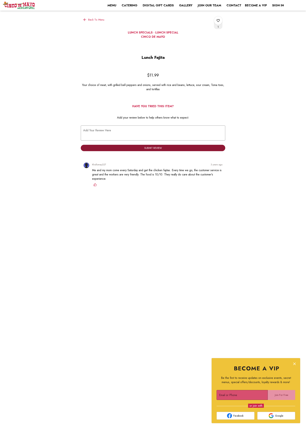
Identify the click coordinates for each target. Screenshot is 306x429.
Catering (129, 5)
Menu (111, 5)
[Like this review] (96, 184)
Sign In (278, 5)
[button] (94, 19)
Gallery (185, 5)
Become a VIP (256, 5)
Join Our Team (209, 5)
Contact (233, 5)
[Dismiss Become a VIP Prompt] (294, 364)
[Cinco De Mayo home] (19, 5)
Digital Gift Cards (158, 5)
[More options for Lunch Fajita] (218, 20)
